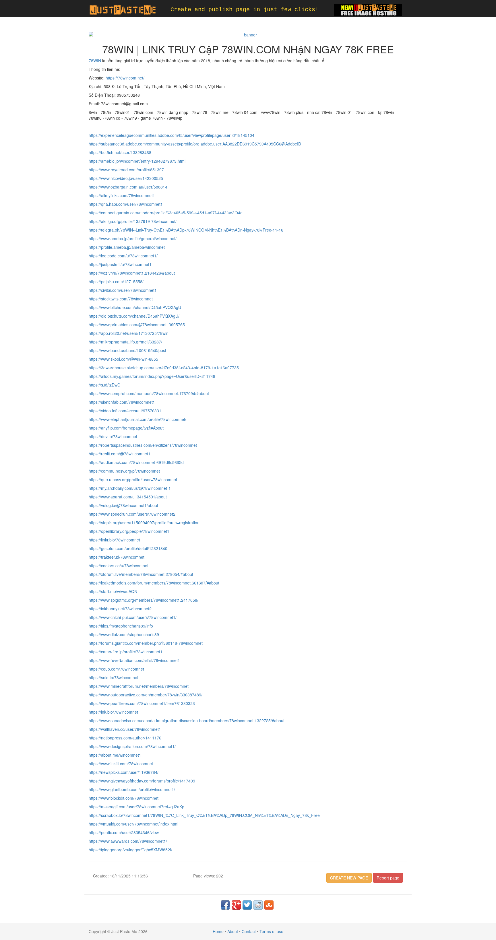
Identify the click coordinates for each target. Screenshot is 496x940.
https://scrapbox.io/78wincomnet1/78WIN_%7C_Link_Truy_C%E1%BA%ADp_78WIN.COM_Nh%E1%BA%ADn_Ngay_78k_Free (204, 815)
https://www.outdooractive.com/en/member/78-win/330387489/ (145, 695)
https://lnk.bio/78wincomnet (113, 712)
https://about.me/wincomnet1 (115, 755)
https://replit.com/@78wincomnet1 (119, 454)
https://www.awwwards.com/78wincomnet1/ (128, 841)
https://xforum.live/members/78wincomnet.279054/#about (141, 574)
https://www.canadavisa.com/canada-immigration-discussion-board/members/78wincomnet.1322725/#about (186, 720)
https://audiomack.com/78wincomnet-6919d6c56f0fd (136, 462)
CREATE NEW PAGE (349, 878)
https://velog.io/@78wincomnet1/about (123, 505)
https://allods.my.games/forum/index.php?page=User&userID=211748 (152, 376)
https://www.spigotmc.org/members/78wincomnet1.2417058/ (143, 600)
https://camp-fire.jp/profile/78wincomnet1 (125, 651)
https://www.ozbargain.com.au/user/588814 (128, 187)
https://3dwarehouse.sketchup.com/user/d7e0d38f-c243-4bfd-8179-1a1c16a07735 (164, 367)
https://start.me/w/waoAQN (113, 591)
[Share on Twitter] (247, 905)
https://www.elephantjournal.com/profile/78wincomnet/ (137, 419)
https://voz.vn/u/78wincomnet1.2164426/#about (132, 273)
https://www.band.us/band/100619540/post (127, 350)
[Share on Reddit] (258, 905)
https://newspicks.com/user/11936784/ (123, 772)
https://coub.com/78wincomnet (116, 669)
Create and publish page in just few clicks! (244, 9)
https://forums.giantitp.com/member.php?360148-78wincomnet (146, 643)
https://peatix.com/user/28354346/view (124, 832)
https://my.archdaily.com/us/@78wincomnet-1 (130, 488)
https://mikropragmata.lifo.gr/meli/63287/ (125, 342)
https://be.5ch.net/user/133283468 (120, 152)
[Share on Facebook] (225, 905)
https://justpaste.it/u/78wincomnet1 (120, 264)
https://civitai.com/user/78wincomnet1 (123, 290)
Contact (249, 931)
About (232, 931)
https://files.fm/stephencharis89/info (121, 626)
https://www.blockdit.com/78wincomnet (123, 798)
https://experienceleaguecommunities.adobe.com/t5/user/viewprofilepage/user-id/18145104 (171, 135)
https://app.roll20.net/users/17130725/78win (128, 333)
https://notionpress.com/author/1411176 (125, 738)
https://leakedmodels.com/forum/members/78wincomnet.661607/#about (154, 583)
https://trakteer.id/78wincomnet (116, 557)
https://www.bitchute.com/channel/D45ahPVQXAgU (135, 307)
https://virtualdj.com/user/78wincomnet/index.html (133, 824)
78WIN (95, 60)
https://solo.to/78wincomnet (113, 677)
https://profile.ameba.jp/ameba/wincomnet (127, 247)
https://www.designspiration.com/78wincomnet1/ (132, 746)
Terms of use (271, 931)
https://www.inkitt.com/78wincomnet (121, 763)
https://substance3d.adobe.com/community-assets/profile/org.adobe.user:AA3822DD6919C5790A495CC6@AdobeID (195, 144)
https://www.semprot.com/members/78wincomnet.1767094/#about (149, 393)
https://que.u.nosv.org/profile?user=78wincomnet (133, 479)
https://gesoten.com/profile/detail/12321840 (128, 548)
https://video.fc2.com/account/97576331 (125, 410)
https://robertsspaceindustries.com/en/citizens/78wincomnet (143, 445)
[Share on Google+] (236, 905)
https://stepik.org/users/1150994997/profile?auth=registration (144, 522)
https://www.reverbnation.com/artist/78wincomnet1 (134, 660)
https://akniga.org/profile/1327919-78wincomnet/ (133, 221)
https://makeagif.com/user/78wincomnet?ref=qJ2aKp (136, 806)
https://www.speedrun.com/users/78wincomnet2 (132, 514)
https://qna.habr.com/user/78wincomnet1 (126, 204)
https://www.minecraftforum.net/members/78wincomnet (139, 686)
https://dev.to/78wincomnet (113, 436)
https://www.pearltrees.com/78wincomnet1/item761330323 (142, 703)
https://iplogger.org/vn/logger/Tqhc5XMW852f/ (130, 849)
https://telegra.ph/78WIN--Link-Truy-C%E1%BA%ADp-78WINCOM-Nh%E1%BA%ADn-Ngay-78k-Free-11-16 (186, 230)
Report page (388, 878)
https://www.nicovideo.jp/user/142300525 (126, 178)
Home (218, 931)
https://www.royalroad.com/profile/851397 (126, 169)
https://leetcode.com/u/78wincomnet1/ (123, 256)
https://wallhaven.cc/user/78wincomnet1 (125, 729)
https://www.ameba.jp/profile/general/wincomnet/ (133, 238)
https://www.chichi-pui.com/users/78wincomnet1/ (133, 617)
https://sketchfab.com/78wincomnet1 (122, 402)
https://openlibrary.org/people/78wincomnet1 (129, 531)
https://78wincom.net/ (124, 78)
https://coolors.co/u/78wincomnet (118, 565)
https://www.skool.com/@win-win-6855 (123, 359)
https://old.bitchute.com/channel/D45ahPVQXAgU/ (134, 316)
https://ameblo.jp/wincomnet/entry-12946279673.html (137, 161)
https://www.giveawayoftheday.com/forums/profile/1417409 (142, 781)
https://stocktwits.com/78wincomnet (121, 299)
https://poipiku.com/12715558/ (116, 281)
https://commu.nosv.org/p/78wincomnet (124, 471)
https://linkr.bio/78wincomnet (114, 540)
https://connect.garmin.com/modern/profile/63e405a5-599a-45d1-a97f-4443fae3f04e (166, 212)
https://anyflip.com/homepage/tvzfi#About (126, 428)
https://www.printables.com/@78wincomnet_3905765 (137, 324)
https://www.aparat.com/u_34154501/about (128, 497)
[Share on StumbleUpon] (269, 905)
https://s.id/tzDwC (104, 385)
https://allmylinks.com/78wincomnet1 (122, 195)
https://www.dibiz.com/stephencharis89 (124, 634)
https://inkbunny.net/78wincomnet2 (120, 608)
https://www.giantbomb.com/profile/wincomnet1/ (132, 789)
